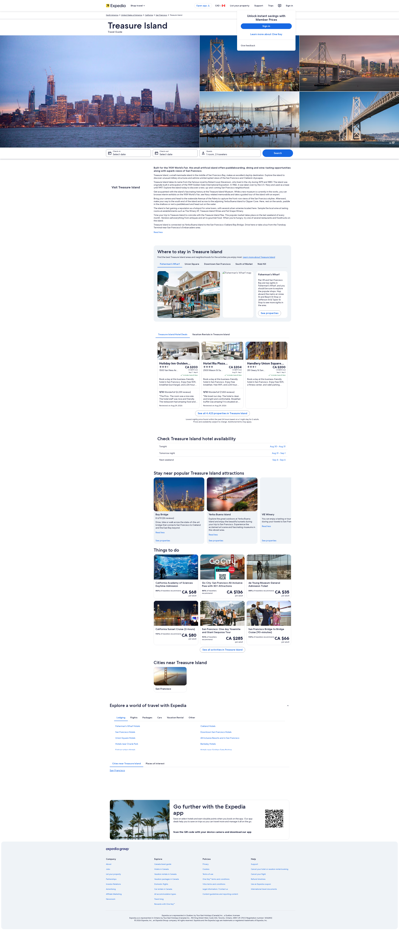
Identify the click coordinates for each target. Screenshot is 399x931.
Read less (158, 232)
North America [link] (112, 15)
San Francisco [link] (161, 15)
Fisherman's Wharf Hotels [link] (127, 726)
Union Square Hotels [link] (125, 738)
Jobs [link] (108, 869)
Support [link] (254, 864)
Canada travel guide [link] (162, 864)
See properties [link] (163, 540)
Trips (270, 5)
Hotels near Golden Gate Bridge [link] (216, 749)
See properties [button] (269, 313)
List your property (239, 5)
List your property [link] (113, 874)
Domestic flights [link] (161, 884)
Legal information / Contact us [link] (215, 889)
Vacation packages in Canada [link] (166, 879)
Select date (119, 154)
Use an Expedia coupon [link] (261, 884)
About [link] (108, 864)
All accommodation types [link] (165, 894)
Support (258, 5)
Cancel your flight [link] (258, 874)
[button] (199, 705)
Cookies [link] (206, 869)
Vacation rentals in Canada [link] (165, 874)
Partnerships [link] (111, 879)
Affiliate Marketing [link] (114, 894)
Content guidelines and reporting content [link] (220, 894)
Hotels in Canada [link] (161, 869)
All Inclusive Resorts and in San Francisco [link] (219, 738)
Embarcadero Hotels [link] (125, 749)
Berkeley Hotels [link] (208, 743)
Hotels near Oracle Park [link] (126, 743)
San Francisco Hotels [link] (125, 732)
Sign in (289, 5)
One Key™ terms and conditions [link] (216, 879)
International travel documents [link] (264, 889)
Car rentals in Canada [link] (163, 889)
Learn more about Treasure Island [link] (259, 257)
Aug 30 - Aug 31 (278, 446)
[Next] (216, 294)
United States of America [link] (131, 15)
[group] (272, 292)
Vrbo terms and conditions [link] (214, 884)
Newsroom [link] (110, 899)
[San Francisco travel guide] (170, 679)
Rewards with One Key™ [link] (164, 904)
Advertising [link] (111, 889)
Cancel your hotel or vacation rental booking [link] (269, 869)
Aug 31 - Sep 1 (279, 453)
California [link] (149, 15)
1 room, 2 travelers (216, 154)
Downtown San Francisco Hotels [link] (215, 732)
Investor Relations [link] (113, 884)
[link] (266, 45)
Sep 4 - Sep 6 (279, 459)
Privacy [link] (206, 864)
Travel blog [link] (158, 899)
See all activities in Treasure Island (222, 649)
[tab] (169, 264)
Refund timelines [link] (258, 879)
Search (278, 153)
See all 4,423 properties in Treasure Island (222, 413)
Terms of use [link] (208, 874)
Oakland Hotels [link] (207, 726)
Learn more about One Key (266, 34)
